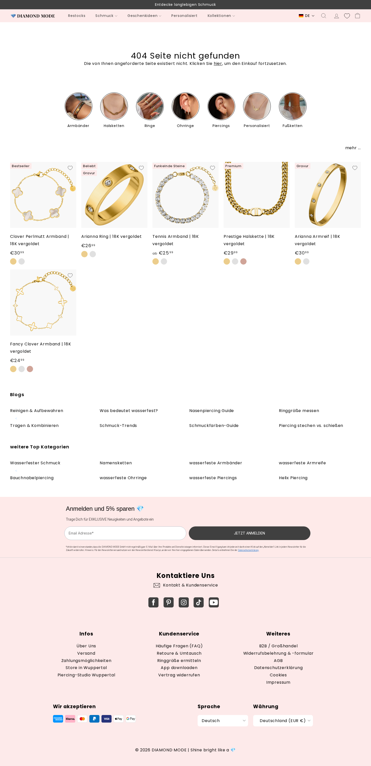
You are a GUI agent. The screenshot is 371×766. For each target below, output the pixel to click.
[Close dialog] (244, 332)
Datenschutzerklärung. (222, 461)
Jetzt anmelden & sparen (186, 435)
